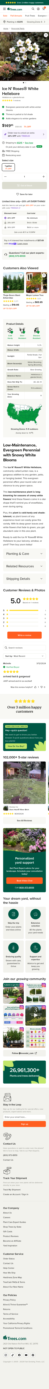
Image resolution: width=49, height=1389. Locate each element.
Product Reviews (10, 1236)
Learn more (22, 243)
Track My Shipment (12, 1189)
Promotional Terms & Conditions (17, 1328)
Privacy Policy (9, 1300)
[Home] (14, 9)
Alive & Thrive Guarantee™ (15, 1304)
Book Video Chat (24, 880)
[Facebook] (19, 1355)
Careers (6, 1217)
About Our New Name (13, 1287)
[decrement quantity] (5, 176)
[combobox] (24, 656)
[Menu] (5, 9)
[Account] (38, 9)
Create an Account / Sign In (15, 1194)
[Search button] (33, 9)
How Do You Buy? (16, 746)
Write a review (24, 635)
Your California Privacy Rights (16, 1323)
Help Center (8, 1268)
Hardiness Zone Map (12, 1277)
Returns (6, 1309)
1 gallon (8, 167)
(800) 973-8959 (17, 256)
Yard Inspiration (10, 1245)
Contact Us (8, 1160)
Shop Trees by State (12, 1227)
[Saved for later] (46, 35)
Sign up (24, 1124)
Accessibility (9, 1318)
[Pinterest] (33, 1355)
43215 (19, 143)
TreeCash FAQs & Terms (14, 1282)
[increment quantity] (44, 176)
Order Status (9, 1258)
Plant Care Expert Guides (14, 1222)
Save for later (26, 194)
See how (29, 143)
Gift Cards (7, 1231)
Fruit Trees (30, 15)
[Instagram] (5, 1355)
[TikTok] (12, 1355)
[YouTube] (26, 1355)
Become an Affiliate (12, 1241)
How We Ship (9, 1272)
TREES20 (14, 208)
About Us (7, 1212)
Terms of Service (10, 1314)
